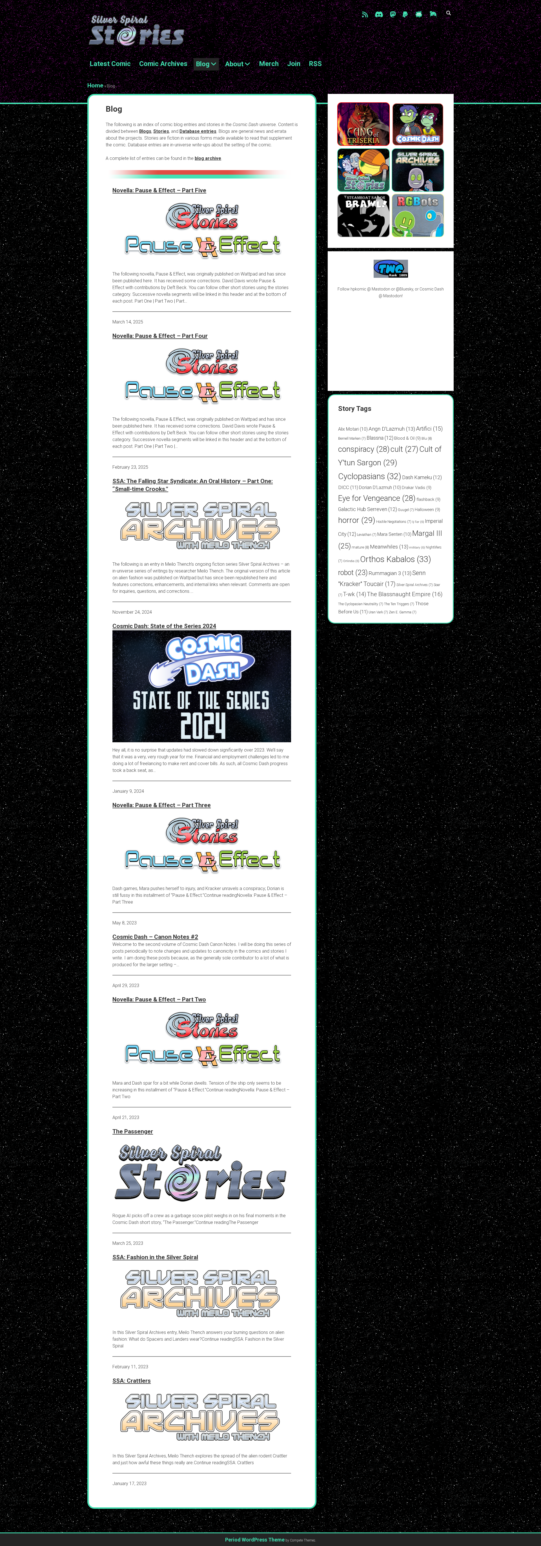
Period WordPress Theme (255, 1540)
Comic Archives (163, 64)
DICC (348, 487)
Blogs (145, 131)
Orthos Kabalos (395, 559)
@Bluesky (404, 289)
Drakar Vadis (416, 487)
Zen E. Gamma (402, 612)
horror (356, 520)
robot (353, 573)
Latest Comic (110, 64)
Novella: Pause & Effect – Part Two (159, 999)
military (417, 547)
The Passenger (132, 1131)
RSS (315, 64)
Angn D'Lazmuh (392, 429)
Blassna (380, 438)
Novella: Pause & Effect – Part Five (159, 190)
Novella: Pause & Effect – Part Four (160, 335)
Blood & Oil (407, 438)
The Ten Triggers (399, 604)
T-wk (354, 594)
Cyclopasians (369, 476)
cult (404, 449)
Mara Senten (394, 534)
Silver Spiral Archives (414, 585)
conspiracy (364, 449)
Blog (203, 64)
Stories (161, 131)
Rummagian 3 (390, 573)
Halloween (427, 509)
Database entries (197, 131)
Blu (427, 438)
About (234, 64)
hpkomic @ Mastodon (370, 289)
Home (95, 85)
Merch (269, 64)
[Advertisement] (390, 344)
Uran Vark (378, 612)
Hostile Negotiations (393, 522)
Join (293, 64)
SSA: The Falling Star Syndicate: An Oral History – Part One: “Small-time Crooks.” (192, 485)
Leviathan (366, 535)
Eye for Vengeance (377, 498)
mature (360, 547)
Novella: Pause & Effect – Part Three (161, 805)
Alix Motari (353, 429)
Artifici (429, 428)
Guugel (406, 510)
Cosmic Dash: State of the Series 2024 (164, 626)
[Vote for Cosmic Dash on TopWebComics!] (391, 276)
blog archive (208, 158)
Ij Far (418, 522)
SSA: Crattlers (131, 1380)
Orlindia (351, 561)
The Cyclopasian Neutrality (360, 604)
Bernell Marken (352, 439)
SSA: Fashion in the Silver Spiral (155, 1257)
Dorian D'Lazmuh (380, 487)
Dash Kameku (422, 477)
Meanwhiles (389, 546)
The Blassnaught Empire (405, 594)
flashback (428, 499)
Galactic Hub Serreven (367, 509)
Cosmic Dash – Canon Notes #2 (155, 936)
